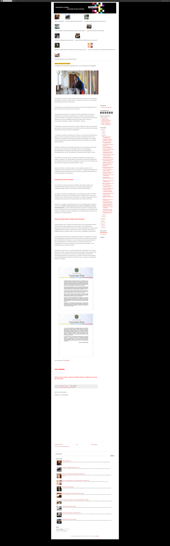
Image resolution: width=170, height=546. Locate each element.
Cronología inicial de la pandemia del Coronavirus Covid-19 (95, 21)
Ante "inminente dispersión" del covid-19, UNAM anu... (108, 189)
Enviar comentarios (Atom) (64, 446)
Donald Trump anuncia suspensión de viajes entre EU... (107, 196)
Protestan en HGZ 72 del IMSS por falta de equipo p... (107, 163)
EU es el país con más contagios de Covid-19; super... (108, 155)
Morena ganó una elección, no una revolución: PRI (71, 512)
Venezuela (73, 387)
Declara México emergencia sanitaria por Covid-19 (107, 140)
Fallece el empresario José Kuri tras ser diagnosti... (108, 184)
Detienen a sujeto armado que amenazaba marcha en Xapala (73, 473)
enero (103, 216)
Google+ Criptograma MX (105, 123)
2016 (102, 221)
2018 (102, 219)
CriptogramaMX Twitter (105, 121)
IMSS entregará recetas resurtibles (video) (106, 137)
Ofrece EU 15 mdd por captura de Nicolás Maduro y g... (107, 160)
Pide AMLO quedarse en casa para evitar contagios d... (107, 147)
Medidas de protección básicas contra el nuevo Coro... (107, 168)
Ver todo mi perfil (103, 234)
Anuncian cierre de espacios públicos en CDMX (107, 170)
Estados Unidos (64, 387)
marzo (103, 135)
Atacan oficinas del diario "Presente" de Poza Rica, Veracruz (73, 493)
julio (103, 130)
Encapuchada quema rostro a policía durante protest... (107, 205)
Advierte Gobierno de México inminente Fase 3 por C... (107, 152)
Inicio (77, 444)
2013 (102, 226)
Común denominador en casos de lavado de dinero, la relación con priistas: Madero (70, 30)
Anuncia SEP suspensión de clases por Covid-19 (107, 186)
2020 (102, 129)
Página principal (104, 117)
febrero (103, 214)
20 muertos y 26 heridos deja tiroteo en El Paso (73, 21)
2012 (102, 227)
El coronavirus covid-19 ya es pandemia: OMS (107, 200)
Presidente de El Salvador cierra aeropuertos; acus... (108, 181)
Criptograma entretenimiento (106, 107)
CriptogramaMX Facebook (106, 120)
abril (103, 134)
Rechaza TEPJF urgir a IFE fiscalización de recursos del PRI (86, 40)
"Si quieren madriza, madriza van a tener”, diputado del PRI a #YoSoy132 (75, 499)
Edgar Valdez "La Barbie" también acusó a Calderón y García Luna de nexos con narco (70, 49)
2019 (102, 218)
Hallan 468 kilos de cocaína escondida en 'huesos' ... (107, 212)
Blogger (97, 536)
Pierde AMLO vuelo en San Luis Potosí (69, 519)
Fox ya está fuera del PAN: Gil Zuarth (68, 506)
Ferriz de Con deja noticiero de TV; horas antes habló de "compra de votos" (101, 49)
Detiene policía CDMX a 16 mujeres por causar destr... (107, 202)
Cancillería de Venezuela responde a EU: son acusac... (108, 158)
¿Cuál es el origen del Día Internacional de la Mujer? (107, 210)
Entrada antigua (94, 444)
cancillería (60, 387)
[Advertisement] (76, 434)
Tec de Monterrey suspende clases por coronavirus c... (107, 191)
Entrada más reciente (59, 444)
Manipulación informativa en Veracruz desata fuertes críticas (65, 59)
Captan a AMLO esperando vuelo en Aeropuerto (95, 30)
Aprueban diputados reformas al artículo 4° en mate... (108, 194)
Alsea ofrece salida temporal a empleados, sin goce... (107, 173)
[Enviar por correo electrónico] (70, 386)
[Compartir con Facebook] (74, 386)
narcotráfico (70, 387)
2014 (102, 224)
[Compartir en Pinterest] (75, 386)
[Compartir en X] (73, 386)
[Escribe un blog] (72, 386)
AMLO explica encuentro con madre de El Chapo (107, 142)
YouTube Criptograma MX (106, 124)
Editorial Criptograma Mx (59, 21)
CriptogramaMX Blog (105, 119)
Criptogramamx (105, 232)
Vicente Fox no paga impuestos (68, 486)
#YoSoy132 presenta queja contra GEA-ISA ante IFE (64, 40)
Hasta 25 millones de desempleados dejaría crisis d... (107, 178)
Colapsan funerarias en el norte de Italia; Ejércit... (108, 175)
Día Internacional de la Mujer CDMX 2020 (107, 207)
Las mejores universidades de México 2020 (107, 145)
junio (103, 132)
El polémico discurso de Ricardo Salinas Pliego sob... (108, 150)
